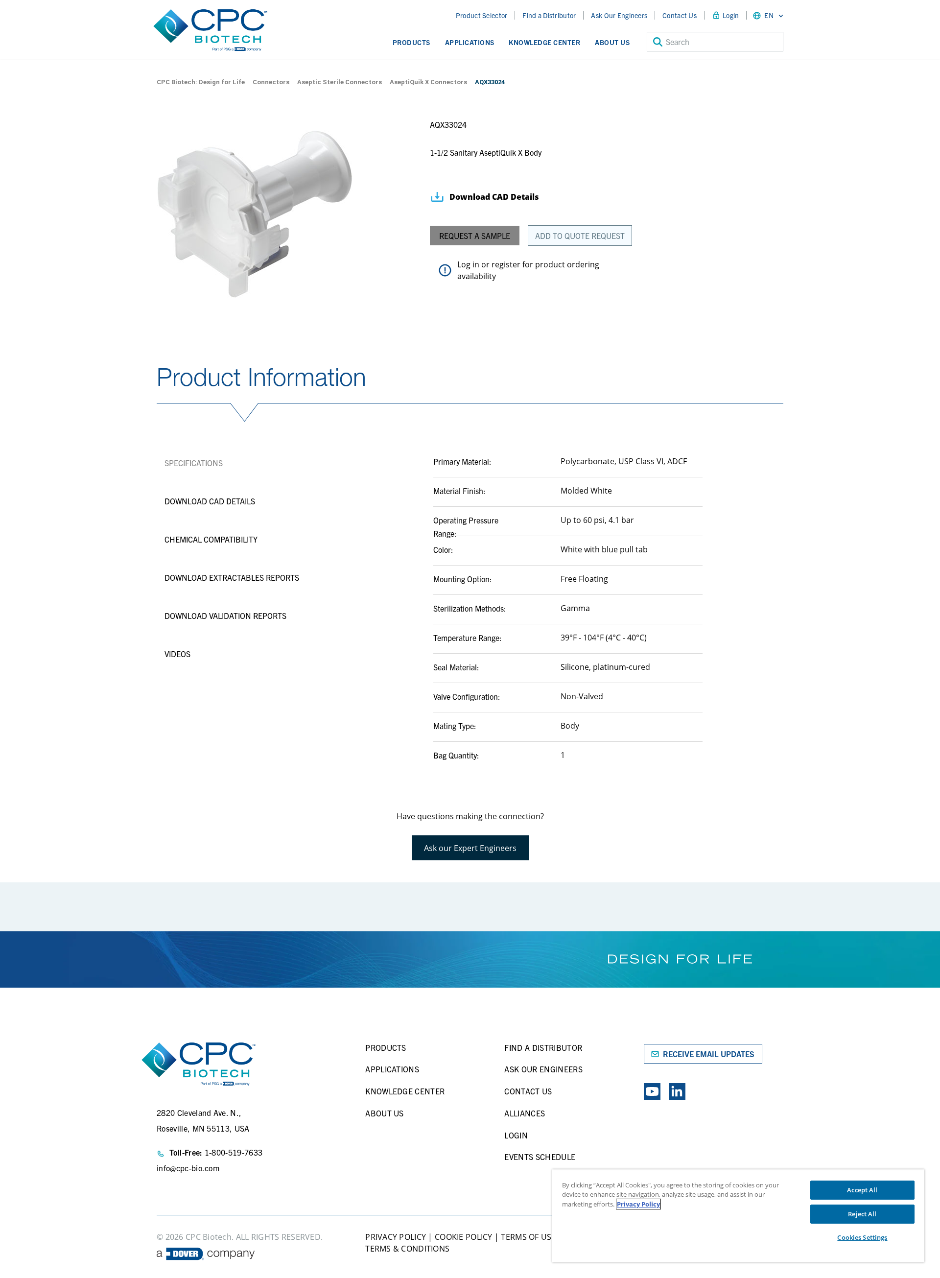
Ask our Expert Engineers (470, 848)
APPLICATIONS (392, 1069)
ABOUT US (384, 1113)
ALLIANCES (524, 1113)
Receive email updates (708, 1054)
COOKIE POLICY (464, 1236)
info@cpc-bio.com (188, 1168)
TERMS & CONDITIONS (407, 1248)
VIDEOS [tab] (177, 654)
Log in (468, 264)
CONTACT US (528, 1091)
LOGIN (516, 1135)
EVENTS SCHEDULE (539, 1156)
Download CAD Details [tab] (209, 501)
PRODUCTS (385, 1047)
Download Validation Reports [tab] (225, 615)
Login (731, 15)
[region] (738, 1215)
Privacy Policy (638, 1204)
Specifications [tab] (193, 463)
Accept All (862, 1189)
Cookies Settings (862, 1237)
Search (677, 42)
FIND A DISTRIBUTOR (543, 1047)
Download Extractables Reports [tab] (231, 577)
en (769, 15)
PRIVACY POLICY (395, 1236)
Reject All (862, 1213)
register (506, 264)
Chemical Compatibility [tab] (211, 539)
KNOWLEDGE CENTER (405, 1091)
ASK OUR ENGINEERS (543, 1069)
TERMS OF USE (527, 1236)
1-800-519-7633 (233, 1152)
